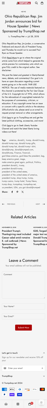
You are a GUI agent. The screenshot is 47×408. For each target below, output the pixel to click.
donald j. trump (24, 140)
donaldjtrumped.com (24, 149)
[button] (42, 3)
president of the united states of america (19, 174)
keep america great (10, 159)
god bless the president (29, 155)
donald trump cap (10, 143)
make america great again (13, 162)
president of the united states (14, 171)
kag (42, 155)
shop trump (22, 177)
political (29, 162)
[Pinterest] (17, 192)
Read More (12, 57)
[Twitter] (22, 192)
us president (7, 187)
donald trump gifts (27, 143)
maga (22, 159)
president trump (9, 177)
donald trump (38, 140)
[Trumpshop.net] (23, 3)
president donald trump (12, 168)
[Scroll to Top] (42, 394)
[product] (6, 404)
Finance (17, 152)
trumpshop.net (30, 184)
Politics (37, 162)
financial (26, 152)
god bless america (10, 155)
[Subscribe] (42, 368)
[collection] (18, 404)
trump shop (7, 184)
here (9, 117)
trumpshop (17, 184)
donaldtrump (7, 152)
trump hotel (19, 181)
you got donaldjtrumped (29, 187)
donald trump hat (9, 146)
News (23, 12)
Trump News (31, 181)
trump (30, 177)
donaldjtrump (8, 149)
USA (16, 187)
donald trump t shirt (26, 146)
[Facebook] (12, 192)
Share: (5, 191)
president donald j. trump (13, 165)
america (12, 140)
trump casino (7, 181)
